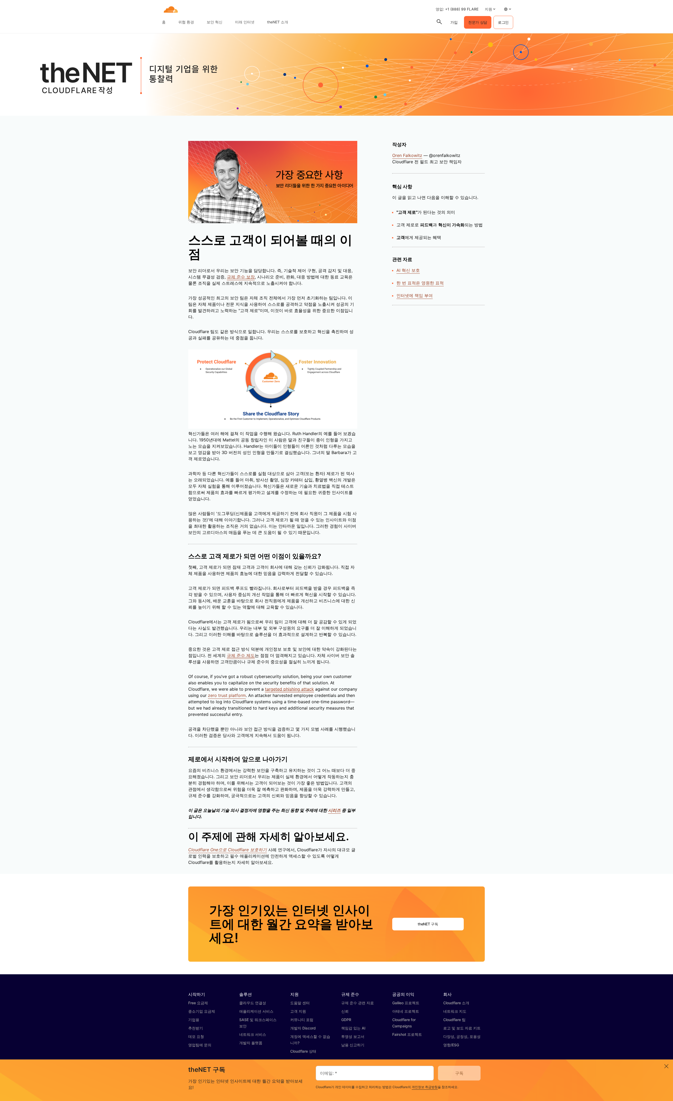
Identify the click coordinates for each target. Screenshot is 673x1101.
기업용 (193, 1019)
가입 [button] (453, 22)
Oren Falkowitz (407, 155)
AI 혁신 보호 (408, 270)
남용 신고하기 (352, 1045)
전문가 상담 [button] (477, 22)
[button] (490, 9)
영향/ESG (451, 1045)
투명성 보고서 (352, 1036)
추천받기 (195, 1028)
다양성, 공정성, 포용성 (462, 1036)
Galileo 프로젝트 (405, 1003)
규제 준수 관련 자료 (357, 1003)
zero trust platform (227, 695)
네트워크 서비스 (252, 1034)
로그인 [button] (503, 22)
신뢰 (345, 1011)
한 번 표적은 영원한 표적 (420, 283)
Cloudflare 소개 (456, 1003)
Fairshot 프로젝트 (407, 1034)
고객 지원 (298, 1011)
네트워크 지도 (454, 1011)
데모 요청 (196, 1036)
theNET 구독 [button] (428, 924)
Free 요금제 (198, 1003)
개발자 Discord (303, 1028)
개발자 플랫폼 (250, 1043)
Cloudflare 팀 (454, 1019)
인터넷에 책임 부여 (414, 295)
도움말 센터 (300, 1003)
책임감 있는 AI (353, 1028)
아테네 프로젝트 (405, 1011)
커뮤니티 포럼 (301, 1019)
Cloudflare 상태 (303, 1051)
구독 (459, 1073)
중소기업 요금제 (201, 1011)
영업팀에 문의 (199, 1045)
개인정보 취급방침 (425, 1087)
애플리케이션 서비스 (256, 1011)
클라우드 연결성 (252, 1003)
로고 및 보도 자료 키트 (462, 1028)
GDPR (346, 1019)
